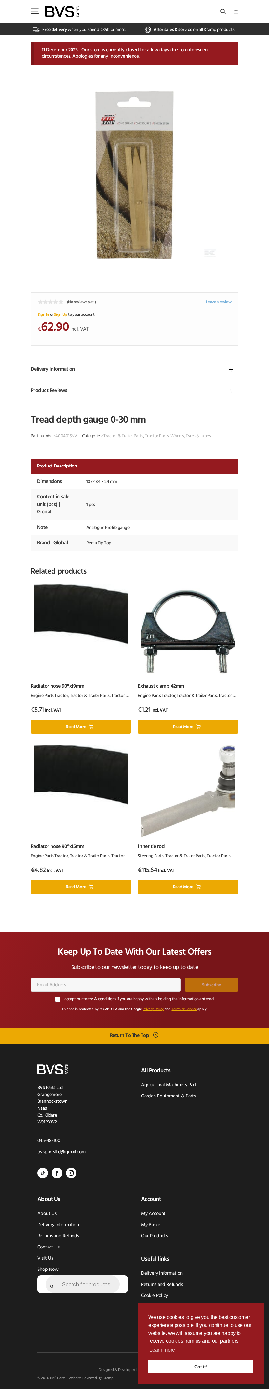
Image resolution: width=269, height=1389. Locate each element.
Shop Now (48, 1269)
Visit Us (45, 1258)
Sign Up (60, 315)
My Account (153, 1213)
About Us (47, 1213)
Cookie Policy (154, 1295)
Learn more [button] (162, 1350)
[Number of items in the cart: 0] (235, 11)
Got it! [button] (201, 1366)
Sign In (43, 315)
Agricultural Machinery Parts (169, 1085)
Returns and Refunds (58, 1236)
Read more (76, 727)
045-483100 (48, 1141)
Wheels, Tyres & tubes (190, 436)
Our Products (154, 1236)
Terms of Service (184, 1009)
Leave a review (219, 302)
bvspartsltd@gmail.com (61, 1152)
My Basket (151, 1225)
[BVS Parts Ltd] (62, 11)
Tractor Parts (157, 436)
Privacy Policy (153, 1009)
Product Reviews (49, 390)
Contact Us (48, 1247)
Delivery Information (53, 369)
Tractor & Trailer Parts (123, 436)
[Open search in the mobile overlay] (223, 12)
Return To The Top (129, 1035)
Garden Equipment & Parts (168, 1096)
